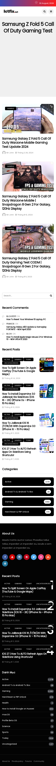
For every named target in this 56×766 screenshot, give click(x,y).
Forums (28, 761)
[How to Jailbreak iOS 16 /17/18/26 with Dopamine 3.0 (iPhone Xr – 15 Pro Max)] (46, 420)
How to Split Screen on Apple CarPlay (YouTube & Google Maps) (19, 371)
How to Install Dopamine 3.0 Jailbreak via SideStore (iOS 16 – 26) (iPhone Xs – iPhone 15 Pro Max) (18, 398)
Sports (5, 732)
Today (28, 359)
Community (39, 761)
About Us (6, 761)
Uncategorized (11, 363)
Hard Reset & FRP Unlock (14, 697)
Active (7, 359)
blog (9, 333)
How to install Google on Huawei (18, 709)
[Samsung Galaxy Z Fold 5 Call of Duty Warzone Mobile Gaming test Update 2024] (28, 119)
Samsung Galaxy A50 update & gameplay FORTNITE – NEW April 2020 (26, 328)
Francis (10, 323)
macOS (6, 714)
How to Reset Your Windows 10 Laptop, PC (26, 319)
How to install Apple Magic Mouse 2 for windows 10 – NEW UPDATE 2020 (29, 338)
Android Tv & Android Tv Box (16, 685)
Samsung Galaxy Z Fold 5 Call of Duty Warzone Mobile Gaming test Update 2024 (26, 142)
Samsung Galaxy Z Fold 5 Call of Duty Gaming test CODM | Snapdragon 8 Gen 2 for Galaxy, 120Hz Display (26, 264)
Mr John (10, 152)
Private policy (17, 761)
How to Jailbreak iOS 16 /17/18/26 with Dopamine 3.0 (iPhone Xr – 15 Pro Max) (18, 426)
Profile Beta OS (9, 720)
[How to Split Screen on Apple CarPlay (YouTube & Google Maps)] (46, 365)
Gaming (10, 108)
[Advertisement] (28, 67)
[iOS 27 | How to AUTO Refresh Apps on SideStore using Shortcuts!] (46, 446)
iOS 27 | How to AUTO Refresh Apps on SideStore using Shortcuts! (19, 452)
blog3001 (11, 316)
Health (5, 703)
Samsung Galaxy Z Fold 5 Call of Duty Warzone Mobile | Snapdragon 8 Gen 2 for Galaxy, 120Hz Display (26, 202)
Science (6, 726)
